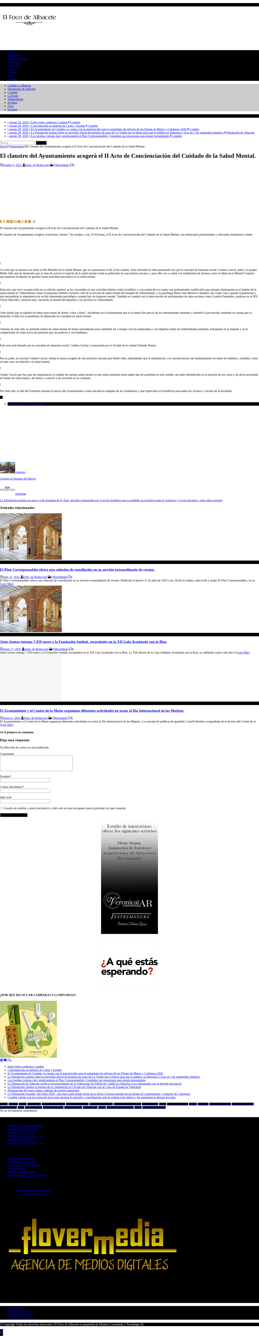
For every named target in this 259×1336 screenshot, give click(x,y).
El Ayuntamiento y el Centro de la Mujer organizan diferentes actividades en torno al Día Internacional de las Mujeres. (92, 711)
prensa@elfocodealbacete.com (33, 1190)
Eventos (12, 102)
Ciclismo (193, 1104)
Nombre (5, 776)
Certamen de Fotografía (177, 1104)
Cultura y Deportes (33, 1107)
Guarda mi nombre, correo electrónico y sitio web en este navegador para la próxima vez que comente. (65, 808)
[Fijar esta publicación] (12, 221)
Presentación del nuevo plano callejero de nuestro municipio (43, 1090)
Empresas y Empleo (73, 1107)
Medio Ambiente (18, 58)
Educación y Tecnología (22, 1161)
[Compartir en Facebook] (1, 221)
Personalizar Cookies (20, 1311)
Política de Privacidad (21, 1317)
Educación (14, 65)
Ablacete (4, 1104)
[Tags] (6, 1060)
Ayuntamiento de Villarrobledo (26, 403)
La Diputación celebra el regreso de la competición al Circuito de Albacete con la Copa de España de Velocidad (74, 1087)
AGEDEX (13, 1104)
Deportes (13, 79)
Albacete (23, 1104)
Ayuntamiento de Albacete (53, 1104)
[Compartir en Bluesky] (32, 221)
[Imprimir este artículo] (19, 221)
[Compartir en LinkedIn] (8, 221)
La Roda (13, 95)
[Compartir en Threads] (34, 221)
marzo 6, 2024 (11, 718)
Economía (14, 55)
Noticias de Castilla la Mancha (120, 1107)
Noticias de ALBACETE (23, 1129)
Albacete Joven (34, 1104)
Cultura (12, 68)
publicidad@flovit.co (34, 1193)
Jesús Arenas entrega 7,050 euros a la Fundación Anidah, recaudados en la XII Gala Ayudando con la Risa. (83, 642)
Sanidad (138, 1107)
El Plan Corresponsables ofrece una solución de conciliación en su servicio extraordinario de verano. (77, 570)
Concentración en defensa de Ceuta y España (35, 1070)
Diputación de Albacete (22, 89)
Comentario (7, 754)
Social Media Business (21, 1158)
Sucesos (12, 109)
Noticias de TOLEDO (21, 1132)
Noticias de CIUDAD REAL (25, 1142)
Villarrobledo (15, 99)
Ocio (10, 106)
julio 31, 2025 (11, 577)
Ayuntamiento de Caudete (77, 1104)
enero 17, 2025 (12, 649)
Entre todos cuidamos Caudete (26, 1066)
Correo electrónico (11, 787)
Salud (11, 75)
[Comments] (9, 1060)
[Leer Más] (6, 583)
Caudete (12, 92)
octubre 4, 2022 (12, 165)
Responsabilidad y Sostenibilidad (27, 1175)
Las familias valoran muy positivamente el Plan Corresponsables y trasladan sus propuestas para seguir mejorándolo (77, 1080)
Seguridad (14, 62)
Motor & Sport (16, 1168)
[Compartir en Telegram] (30, 221)
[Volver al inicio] (1, 1330)
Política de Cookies (19, 1314)
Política (12, 51)
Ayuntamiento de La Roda (101, 1104)
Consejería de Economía (220, 1104)
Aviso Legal (15, 1307)
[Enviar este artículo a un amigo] (15, 221)
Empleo (12, 72)
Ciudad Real (203, 1104)
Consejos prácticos (8, 1107)
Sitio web (5, 797)
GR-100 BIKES (90, 1107)
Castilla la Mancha (150, 1104)
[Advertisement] (69, 37)
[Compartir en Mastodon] (26, 221)
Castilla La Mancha (19, 85)
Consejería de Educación (243, 1104)
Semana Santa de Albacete (154, 1107)
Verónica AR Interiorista (22, 1171)
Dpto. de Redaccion (37, 165)
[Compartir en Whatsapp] (23, 221)
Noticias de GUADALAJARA (26, 1136)
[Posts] (2, 1060)
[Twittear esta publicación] (4, 221)
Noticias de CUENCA (21, 1139)
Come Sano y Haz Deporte (24, 1164)
